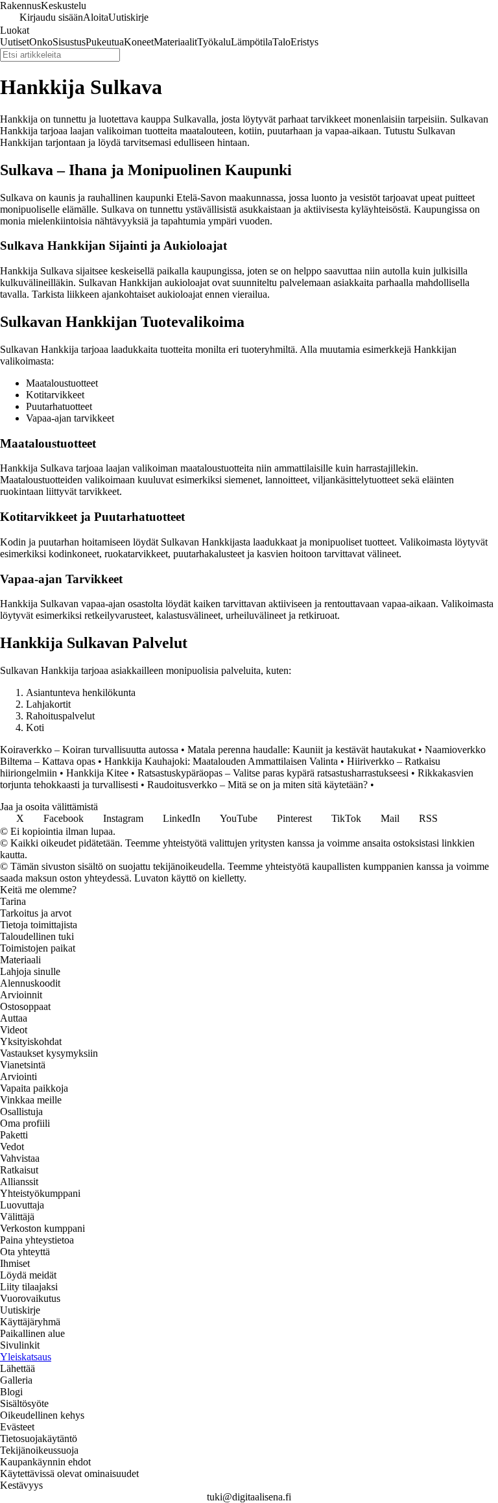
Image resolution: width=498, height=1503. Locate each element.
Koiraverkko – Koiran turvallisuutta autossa (89, 749)
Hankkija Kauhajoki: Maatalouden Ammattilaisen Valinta (221, 761)
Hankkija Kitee (97, 772)
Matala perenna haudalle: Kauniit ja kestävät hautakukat (301, 749)
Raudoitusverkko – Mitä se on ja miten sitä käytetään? (257, 784)
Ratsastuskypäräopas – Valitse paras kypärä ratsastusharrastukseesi (273, 772)
